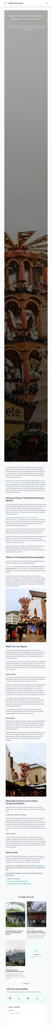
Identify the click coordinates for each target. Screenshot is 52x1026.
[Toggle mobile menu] (47, 3)
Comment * (11, 1010)
